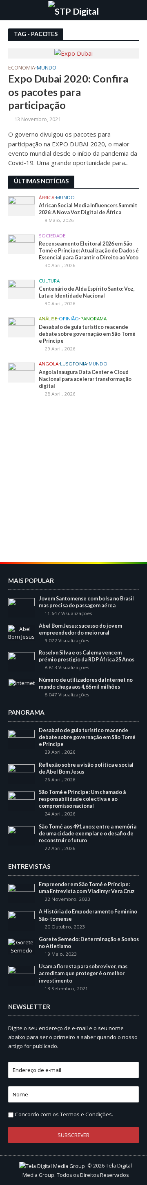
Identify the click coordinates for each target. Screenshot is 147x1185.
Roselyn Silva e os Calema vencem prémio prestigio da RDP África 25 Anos (86, 656)
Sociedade (52, 236)
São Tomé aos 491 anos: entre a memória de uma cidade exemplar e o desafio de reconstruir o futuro (87, 834)
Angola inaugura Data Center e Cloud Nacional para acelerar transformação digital (85, 379)
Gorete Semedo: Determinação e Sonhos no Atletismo (89, 942)
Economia (21, 68)
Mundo (46, 68)
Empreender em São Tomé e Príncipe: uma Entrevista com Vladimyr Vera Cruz (87, 887)
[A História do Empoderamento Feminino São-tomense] (21, 920)
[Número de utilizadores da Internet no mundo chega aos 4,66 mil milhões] (22, 683)
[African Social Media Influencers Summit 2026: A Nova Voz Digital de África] (21, 205)
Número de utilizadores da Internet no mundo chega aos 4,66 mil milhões (86, 683)
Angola (48, 364)
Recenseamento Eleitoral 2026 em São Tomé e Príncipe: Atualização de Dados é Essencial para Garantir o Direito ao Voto (89, 251)
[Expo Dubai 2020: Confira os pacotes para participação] (73, 53)
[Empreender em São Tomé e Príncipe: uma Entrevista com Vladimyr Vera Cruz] (21, 893)
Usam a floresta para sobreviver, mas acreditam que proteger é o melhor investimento (83, 973)
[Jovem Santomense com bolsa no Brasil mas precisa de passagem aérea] (21, 607)
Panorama (93, 319)
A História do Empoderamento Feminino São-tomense (88, 915)
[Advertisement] (73, 481)
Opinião (69, 319)
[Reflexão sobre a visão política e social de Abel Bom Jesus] (21, 773)
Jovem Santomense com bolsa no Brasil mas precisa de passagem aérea (86, 602)
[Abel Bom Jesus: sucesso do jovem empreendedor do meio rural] (21, 632)
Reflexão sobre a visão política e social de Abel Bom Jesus (86, 768)
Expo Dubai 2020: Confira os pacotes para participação (68, 91)
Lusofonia (73, 364)
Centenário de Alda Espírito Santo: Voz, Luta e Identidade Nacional (87, 292)
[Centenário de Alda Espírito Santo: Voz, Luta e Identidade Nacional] (21, 288)
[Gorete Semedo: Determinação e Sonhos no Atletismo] (21, 946)
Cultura (49, 281)
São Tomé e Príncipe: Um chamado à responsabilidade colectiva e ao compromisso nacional (82, 799)
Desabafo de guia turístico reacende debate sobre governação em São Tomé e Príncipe (87, 334)
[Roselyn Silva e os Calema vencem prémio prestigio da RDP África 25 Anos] (21, 661)
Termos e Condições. (86, 1114)
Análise (48, 319)
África (46, 197)
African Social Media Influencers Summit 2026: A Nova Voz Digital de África (88, 208)
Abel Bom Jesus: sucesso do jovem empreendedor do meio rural (80, 629)
